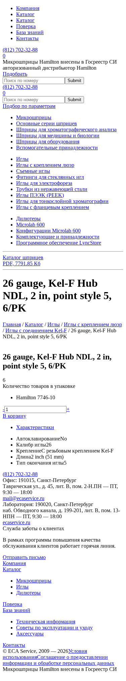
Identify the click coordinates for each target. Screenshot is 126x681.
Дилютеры (28, 218)
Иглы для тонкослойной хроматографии (62, 201)
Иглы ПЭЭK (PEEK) (40, 195)
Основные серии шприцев (46, 123)
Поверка (26, 26)
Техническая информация (45, 621)
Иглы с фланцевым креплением (52, 207)
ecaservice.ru (16, 522)
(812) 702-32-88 (20, 474)
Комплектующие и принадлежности (57, 237)
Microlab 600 (30, 224)
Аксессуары (30, 633)
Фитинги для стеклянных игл (50, 177)
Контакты (27, 38)
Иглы (22, 159)
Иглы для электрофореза (44, 183)
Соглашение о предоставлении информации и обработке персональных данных (58, 660)
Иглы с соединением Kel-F (36, 330)
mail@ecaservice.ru (23, 498)
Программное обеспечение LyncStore (58, 243)
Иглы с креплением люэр (45, 165)
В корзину (14, 416)
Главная (12, 324)
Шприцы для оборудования (47, 141)
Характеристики (35, 427)
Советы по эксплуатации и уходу (54, 627)
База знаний (30, 32)
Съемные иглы (33, 171)
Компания (27, 8)
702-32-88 (20, 50)
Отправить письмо (24, 557)
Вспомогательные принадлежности (57, 147)
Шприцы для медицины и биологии (57, 135)
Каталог (25, 14)
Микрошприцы (33, 117)
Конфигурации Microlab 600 (48, 230)
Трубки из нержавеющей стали (51, 189)
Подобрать (15, 74)
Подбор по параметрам (29, 106)
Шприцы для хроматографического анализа (66, 129)
